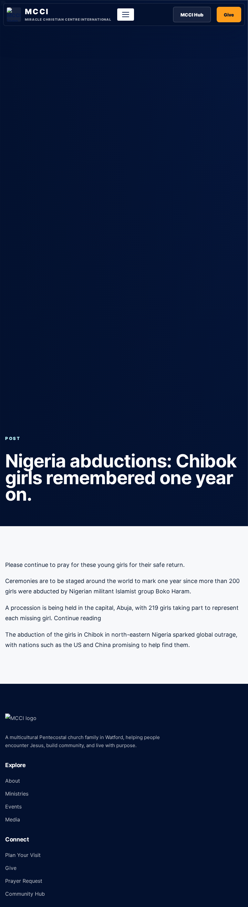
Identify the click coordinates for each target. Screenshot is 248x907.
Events (13, 806)
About (12, 780)
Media (12, 819)
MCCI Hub (192, 14)
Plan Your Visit (23, 855)
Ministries (16, 793)
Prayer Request (23, 881)
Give (229, 14)
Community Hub (25, 894)
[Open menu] (125, 14)
